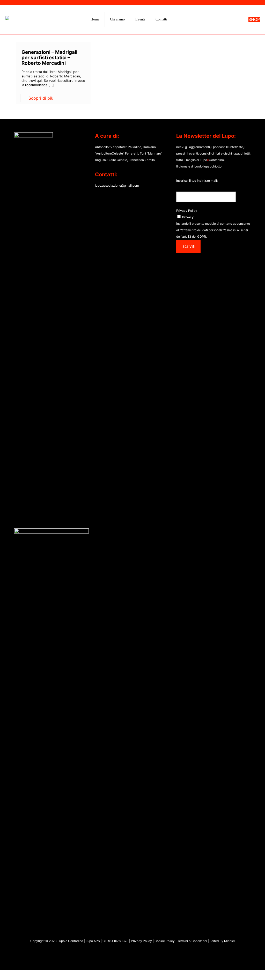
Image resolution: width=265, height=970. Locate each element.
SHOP (254, 19)
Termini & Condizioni (192, 941)
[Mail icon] (141, 951)
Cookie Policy (164, 941)
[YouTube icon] (130, 951)
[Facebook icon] (124, 951)
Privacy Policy (186, 211)
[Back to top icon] (240, 959)
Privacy (188, 217)
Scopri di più (40, 98)
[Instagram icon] (135, 951)
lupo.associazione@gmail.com (117, 185)
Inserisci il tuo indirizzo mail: (197, 181)
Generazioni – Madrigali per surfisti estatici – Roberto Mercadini (49, 57)
